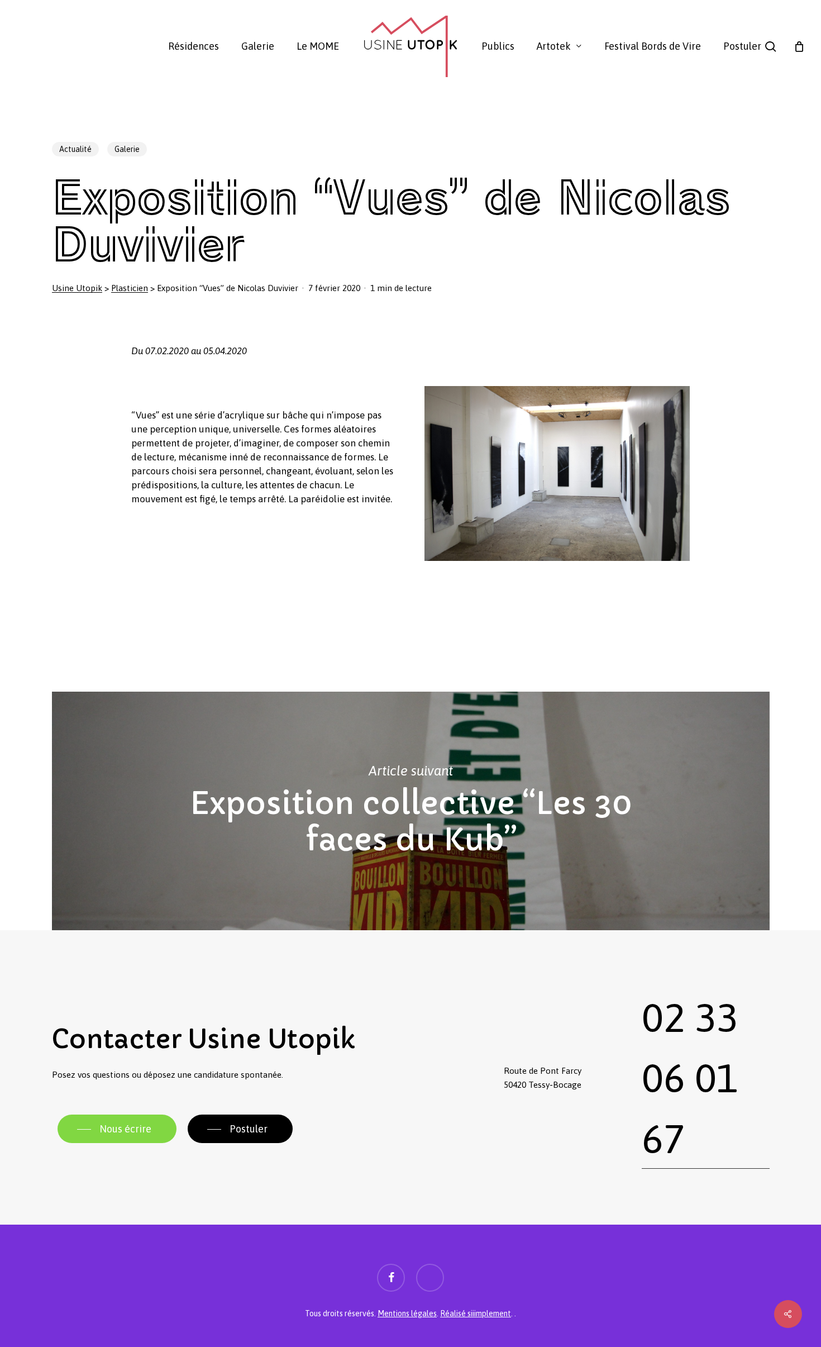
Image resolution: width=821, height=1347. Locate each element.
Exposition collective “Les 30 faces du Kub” (411, 811)
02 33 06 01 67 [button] (690, 1078)
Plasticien (129, 288)
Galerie (127, 149)
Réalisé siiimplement (475, 1313)
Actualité (75, 149)
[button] (117, 1129)
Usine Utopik (77, 288)
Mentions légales (407, 1313)
